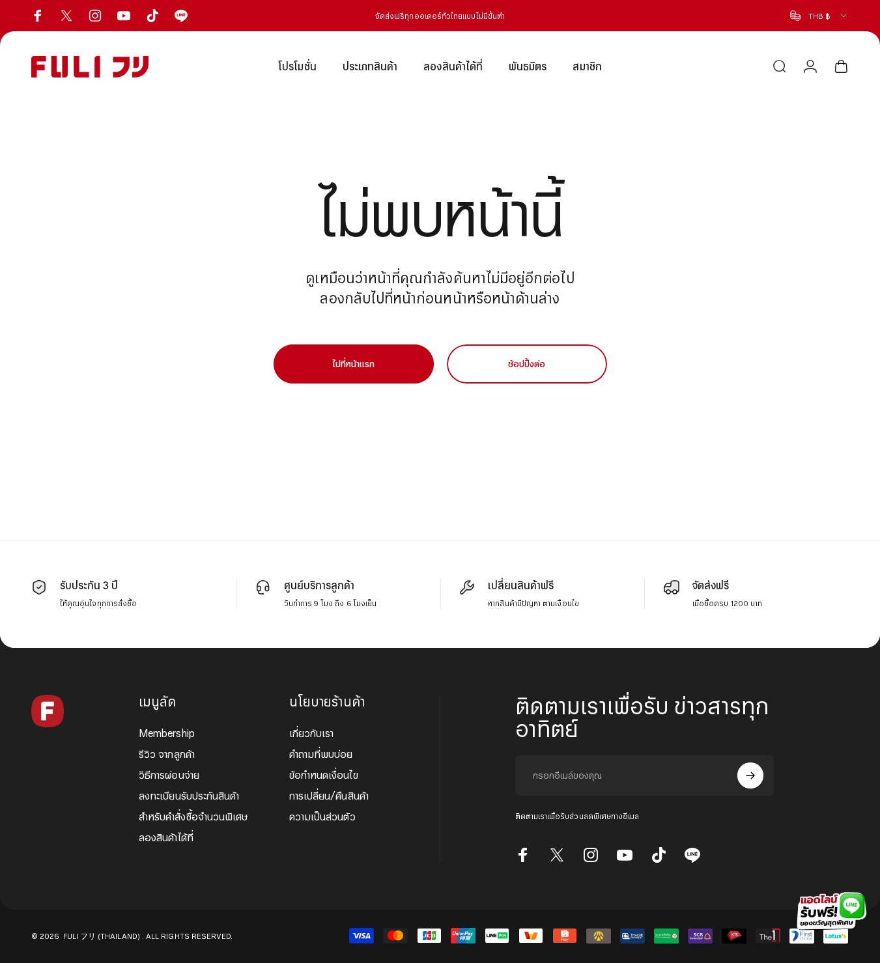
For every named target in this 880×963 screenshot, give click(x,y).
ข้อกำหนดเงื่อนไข (323, 774)
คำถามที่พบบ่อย (321, 754)
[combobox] (819, 15)
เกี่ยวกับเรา (311, 733)
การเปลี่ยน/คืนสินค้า (329, 795)
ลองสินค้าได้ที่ (166, 837)
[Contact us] (828, 911)
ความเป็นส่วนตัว (322, 816)
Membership (167, 733)
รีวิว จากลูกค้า (167, 754)
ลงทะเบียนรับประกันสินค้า (189, 795)
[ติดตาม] (750, 775)
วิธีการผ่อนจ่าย (169, 774)
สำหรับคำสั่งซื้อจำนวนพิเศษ (193, 816)
